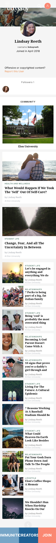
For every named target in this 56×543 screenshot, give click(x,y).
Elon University (28, 146)
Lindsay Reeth (14, 197)
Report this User (14, 71)
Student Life (12, 239)
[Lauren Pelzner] (5, 89)
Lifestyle (30, 478)
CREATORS (28, 535)
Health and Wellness (17, 184)
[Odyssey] (18, 8)
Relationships (33, 289)
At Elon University (12, 201)
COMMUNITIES (9, 535)
